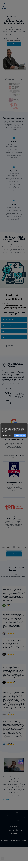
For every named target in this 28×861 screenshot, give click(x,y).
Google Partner (14, 824)
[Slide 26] (25, 546)
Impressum (12, 840)
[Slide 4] (2, 546)
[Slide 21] (20, 546)
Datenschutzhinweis (21, 840)
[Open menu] (26, 6)
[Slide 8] (6, 546)
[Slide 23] (22, 546)
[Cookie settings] (2, 858)
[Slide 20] (19, 546)
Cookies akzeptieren (20, 435)
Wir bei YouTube (14, 826)
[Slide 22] (21, 546)
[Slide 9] (7, 546)
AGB (14, 842)
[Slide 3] (1, 546)
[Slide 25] (24, 546)
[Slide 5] (3, 546)
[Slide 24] (23, 546)
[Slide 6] (4, 546)
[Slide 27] (26, 546)
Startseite (14, 823)
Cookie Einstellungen (6, 431)
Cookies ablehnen (7, 435)
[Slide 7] (5, 546)
